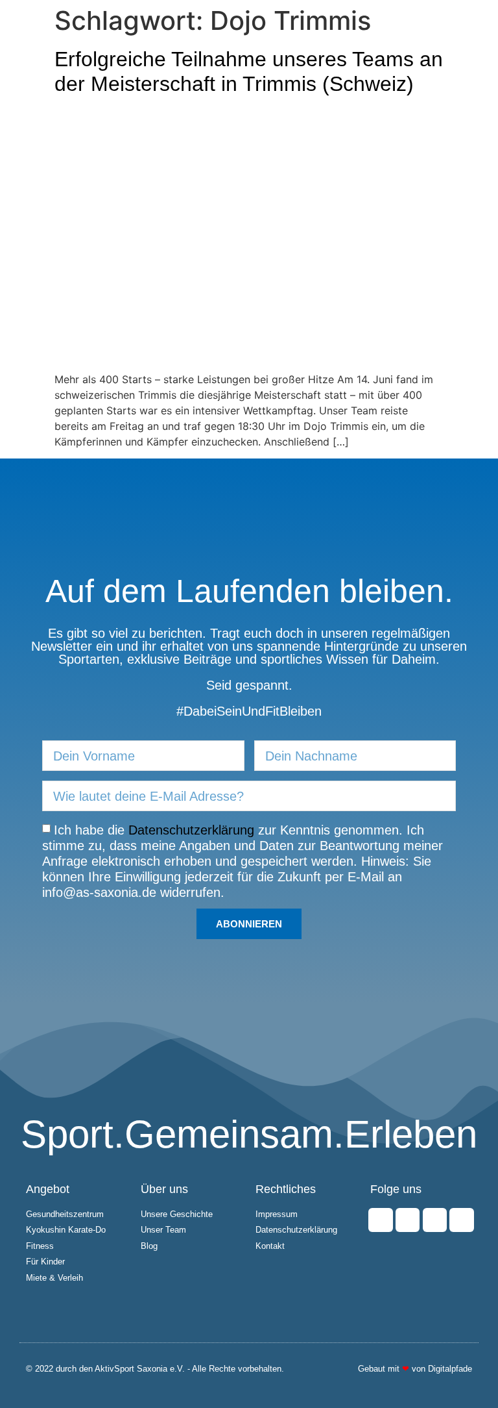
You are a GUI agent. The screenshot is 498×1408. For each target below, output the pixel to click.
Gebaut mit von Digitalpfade (415, 1369)
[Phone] (461, 1220)
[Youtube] (435, 1220)
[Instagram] (408, 1220)
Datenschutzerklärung (191, 830)
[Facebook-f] (380, 1220)
